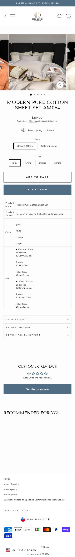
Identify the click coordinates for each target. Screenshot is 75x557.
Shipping (33, 121)
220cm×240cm (48, 145)
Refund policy (10, 494)
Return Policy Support (23, 335)
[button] (37, 389)
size (37, 139)
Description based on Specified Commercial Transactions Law (34, 499)
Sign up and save (16, 510)
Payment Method (18, 327)
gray (14, 162)
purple (57, 162)
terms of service (11, 484)
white (28, 162)
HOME (7, 479)
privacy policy (10, 489)
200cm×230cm (25, 145)
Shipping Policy (17, 319)
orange (42, 162)
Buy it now (38, 189)
